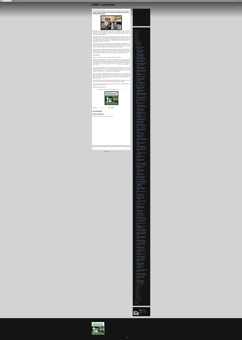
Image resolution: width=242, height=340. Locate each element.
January (138, 299)
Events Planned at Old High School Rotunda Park (140, 244)
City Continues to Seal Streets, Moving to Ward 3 (140, 260)
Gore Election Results (140, 179)
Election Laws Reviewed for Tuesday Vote (141, 221)
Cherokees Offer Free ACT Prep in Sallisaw (140, 247)
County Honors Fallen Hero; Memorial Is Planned (140, 79)
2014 (136, 302)
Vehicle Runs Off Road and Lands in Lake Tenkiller (140, 198)
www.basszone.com (113, 64)
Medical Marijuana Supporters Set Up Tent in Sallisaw (141, 113)
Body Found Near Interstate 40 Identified (141, 218)
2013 (136, 303)
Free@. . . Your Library (140, 127)
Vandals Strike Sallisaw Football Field (140, 91)
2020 (136, 32)
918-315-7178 (109, 78)
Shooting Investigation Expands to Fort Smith (141, 106)
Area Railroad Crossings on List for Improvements (141, 153)
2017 (136, 37)
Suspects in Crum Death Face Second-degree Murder (141, 71)
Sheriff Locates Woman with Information (140, 61)
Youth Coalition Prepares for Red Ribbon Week (141, 119)
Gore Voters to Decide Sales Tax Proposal (140, 257)
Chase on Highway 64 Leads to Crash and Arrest (140, 188)
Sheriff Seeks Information (141, 76)
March (137, 296)
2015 (136, 40)
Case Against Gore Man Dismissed (140, 74)
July (137, 289)
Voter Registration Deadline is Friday (140, 174)
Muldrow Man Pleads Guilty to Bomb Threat (141, 125)
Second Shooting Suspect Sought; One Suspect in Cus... (141, 94)
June (137, 291)
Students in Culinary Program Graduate (140, 133)
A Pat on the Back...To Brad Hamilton (140, 211)
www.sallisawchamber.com (97, 65)
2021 (136, 30)
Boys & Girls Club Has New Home (140, 103)
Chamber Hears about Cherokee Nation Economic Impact (140, 55)
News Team (143, 310)
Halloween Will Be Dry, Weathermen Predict (140, 58)
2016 (136, 39)
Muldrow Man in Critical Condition (140, 254)
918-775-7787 (103, 78)
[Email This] (108, 107)
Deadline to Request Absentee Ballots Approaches (140, 264)
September (138, 286)
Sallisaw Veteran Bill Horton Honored (140, 122)
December (138, 42)
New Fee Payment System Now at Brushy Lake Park (141, 250)
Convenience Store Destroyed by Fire (140, 195)
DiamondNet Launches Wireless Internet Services (140, 167)
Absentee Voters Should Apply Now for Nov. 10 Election (141, 130)
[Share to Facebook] (112, 107)
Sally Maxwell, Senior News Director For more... (140, 160)
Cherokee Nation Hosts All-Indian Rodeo (140, 214)
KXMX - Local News (103, 4)
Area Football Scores (140, 215)
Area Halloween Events (140, 85)
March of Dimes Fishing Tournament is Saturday (141, 164)
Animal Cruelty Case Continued (140, 48)
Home (111, 148)
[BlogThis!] (109, 107)
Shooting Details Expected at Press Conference (141, 98)
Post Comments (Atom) (113, 151)
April (137, 294)
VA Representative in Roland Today (140, 136)
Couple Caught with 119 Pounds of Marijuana (140, 147)
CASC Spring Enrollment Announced (141, 117)
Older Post (127, 148)
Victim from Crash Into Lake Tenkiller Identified (141, 181)
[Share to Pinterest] (113, 107)
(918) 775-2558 (103, 64)
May (137, 293)
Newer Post (95, 148)
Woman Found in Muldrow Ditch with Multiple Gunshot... (140, 109)
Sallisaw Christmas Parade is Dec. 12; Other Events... (140, 51)
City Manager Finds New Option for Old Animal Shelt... (141, 233)
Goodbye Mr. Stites (140, 283)
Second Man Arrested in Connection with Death (141, 274)
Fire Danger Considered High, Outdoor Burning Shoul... (141, 139)
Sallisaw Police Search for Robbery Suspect (141, 68)
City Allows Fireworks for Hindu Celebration (141, 177)
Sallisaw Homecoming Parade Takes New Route (140, 277)
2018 (136, 35)
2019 (136, 33)
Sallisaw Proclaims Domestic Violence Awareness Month (140, 281)
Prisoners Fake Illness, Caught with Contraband (140, 184)
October (138, 45)
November (138, 44)
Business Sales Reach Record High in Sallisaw (141, 230)
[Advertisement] (141, 17)
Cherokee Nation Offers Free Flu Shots (140, 83)
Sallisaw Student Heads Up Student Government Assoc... (140, 227)
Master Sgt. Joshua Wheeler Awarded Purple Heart (140, 87)
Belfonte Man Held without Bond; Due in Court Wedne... (141, 150)
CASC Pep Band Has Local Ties (140, 267)
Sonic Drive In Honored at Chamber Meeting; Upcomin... (141, 64)
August (137, 287)
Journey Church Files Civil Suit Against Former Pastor (141, 270)
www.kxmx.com (122, 89)
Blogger (127, 337)
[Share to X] (111, 107)
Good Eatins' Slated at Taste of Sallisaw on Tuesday (140, 170)
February (138, 298)
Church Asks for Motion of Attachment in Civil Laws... (141, 143)
